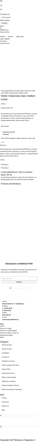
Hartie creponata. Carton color (25, 138)
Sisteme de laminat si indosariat (12, 389)
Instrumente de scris (8, 373)
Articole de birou (7, 345)
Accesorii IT (5, 357)
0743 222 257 (4, 7)
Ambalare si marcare (8, 361)
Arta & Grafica (6, 369)
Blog (3, 410)
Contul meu (5, 402)
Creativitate (5, 353)
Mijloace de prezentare (9, 377)
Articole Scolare (15, 90)
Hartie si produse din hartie (10, 365)
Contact (4, 398)
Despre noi (5, 406)
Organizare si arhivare (9, 381)
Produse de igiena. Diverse (10, 385)
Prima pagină (5, 90)
